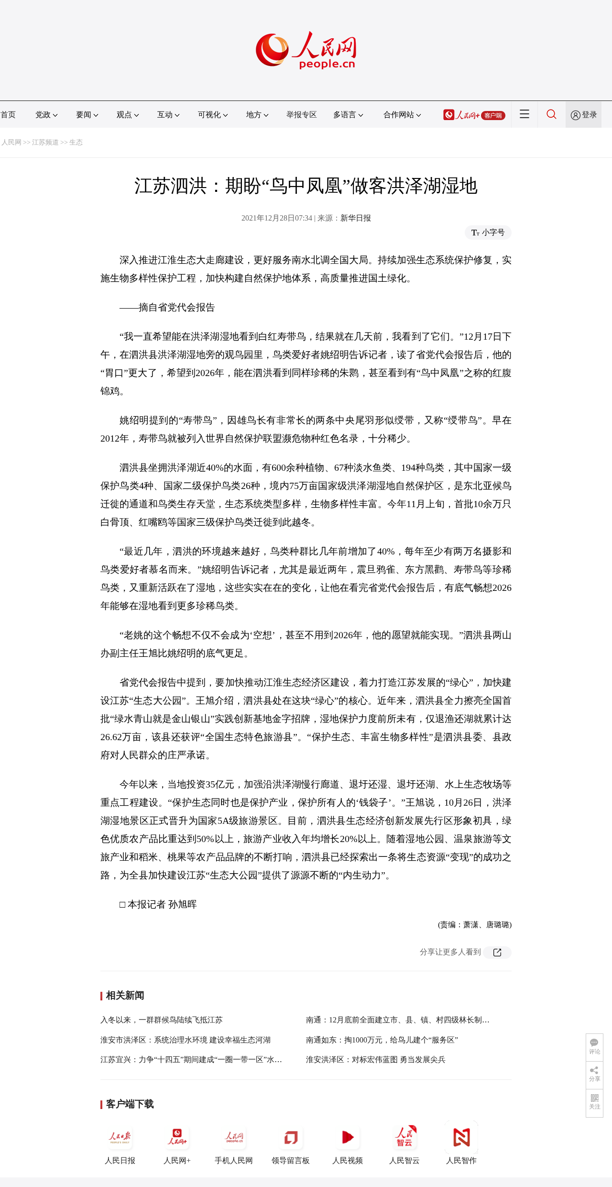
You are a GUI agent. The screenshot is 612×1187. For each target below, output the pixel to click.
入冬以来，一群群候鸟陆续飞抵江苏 (161, 1020)
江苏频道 (45, 142)
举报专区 (301, 115)
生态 (76, 142)
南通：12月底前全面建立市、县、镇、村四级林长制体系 (401, 1020)
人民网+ (177, 1160)
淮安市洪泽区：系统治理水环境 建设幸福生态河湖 (185, 1040)
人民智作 (461, 1160)
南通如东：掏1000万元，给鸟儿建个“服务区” (382, 1040)
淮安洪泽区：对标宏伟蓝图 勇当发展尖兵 (376, 1059)
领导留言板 (291, 1160)
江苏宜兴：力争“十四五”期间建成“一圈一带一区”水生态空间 (202, 1059)
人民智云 (404, 1160)
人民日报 (120, 1160)
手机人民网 (234, 1160)
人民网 (11, 142)
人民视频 (347, 1160)
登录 (589, 115)
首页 (8, 115)
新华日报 (355, 218)
